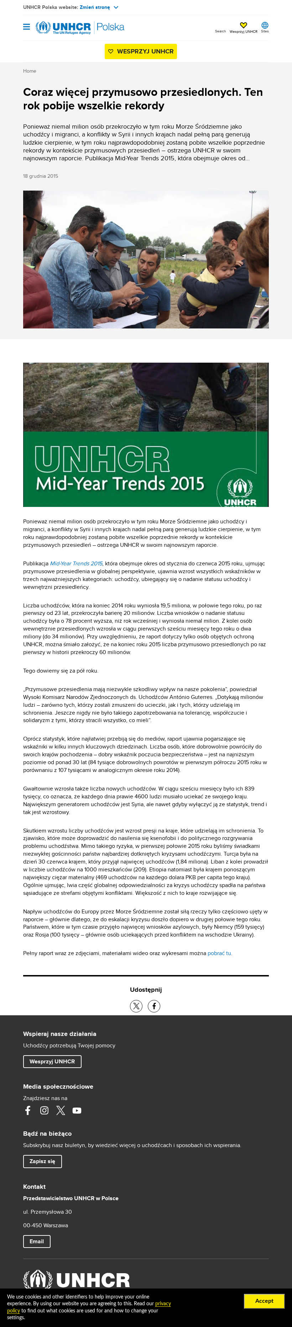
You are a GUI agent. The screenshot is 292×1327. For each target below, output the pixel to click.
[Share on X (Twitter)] (136, 1006)
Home (29, 70)
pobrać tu (219, 953)
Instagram (44, 1110)
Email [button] (37, 1241)
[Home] (59, 28)
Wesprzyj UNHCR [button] (243, 31)
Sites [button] (265, 30)
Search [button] (220, 30)
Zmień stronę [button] (95, 7)
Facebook (27, 1110)
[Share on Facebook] (154, 1006)
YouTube (77, 1110)
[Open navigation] (26, 27)
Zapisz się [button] (46, 1161)
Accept (264, 1301)
